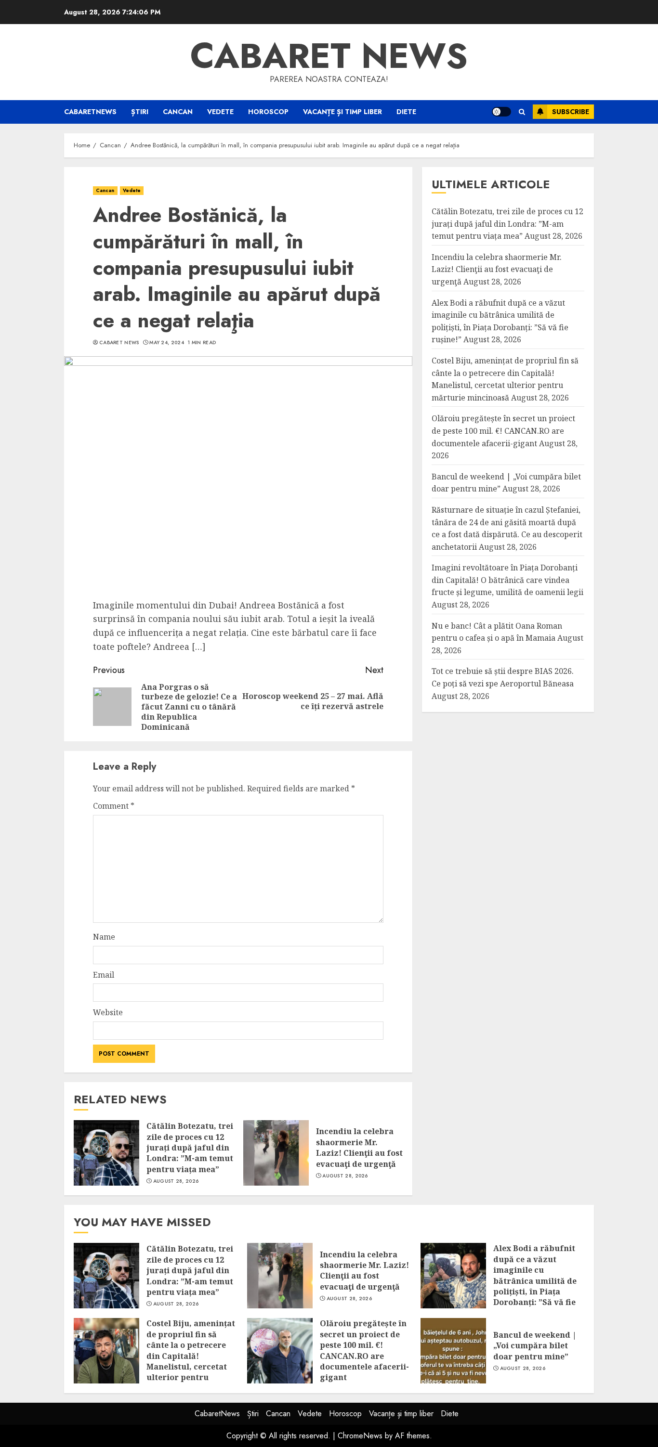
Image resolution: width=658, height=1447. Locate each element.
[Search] (522, 112)
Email (103, 974)
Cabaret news (329, 56)
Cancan (178, 111)
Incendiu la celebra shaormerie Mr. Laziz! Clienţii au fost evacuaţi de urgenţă (359, 1147)
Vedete (220, 111)
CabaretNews (90, 111)
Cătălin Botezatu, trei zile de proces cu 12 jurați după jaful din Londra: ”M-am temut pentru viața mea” (189, 1148)
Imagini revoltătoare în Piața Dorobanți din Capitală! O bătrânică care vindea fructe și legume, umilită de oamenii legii (507, 580)
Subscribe (570, 111)
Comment (113, 806)
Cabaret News (119, 342)
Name (104, 936)
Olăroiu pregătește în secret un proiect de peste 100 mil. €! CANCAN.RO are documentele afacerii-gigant (503, 431)
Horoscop (268, 111)
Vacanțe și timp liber (342, 111)
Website (108, 1012)
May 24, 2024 (166, 342)
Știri (139, 111)
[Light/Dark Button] (501, 111)
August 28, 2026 (176, 1181)
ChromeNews (360, 1435)
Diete (406, 111)
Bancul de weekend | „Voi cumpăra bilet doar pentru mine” (535, 1346)
